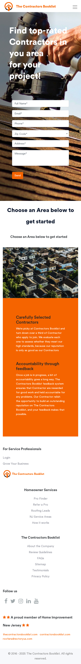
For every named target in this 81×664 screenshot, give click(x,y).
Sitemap (40, 564)
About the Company (40, 546)
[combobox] (40, 133)
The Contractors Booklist (43, 653)
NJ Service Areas (40, 516)
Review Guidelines (40, 552)
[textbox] (40, 134)
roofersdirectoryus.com (17, 638)
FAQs (40, 558)
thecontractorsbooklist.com (20, 634)
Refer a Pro (40, 504)
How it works (40, 522)
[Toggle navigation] (75, 6)
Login (6, 457)
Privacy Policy (40, 576)
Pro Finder (40, 498)
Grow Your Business (16, 463)
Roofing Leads (40, 510)
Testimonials (40, 570)
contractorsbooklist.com (55, 634)
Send (18, 175)
